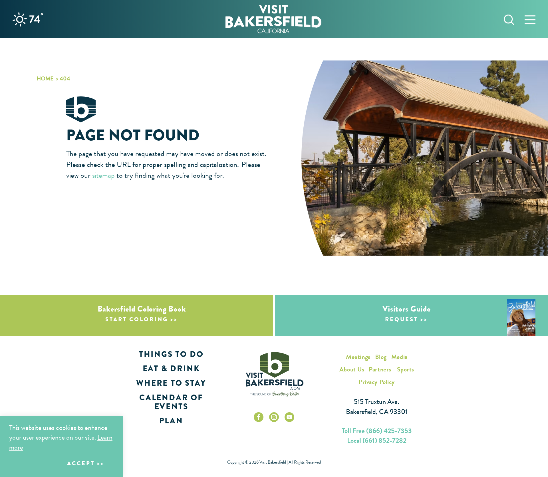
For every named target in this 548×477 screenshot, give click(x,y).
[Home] (273, 19)
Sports (405, 369)
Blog (381, 356)
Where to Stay (171, 383)
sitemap (103, 175)
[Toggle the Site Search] (509, 19)
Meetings (358, 356)
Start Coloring (136, 319)
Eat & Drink (171, 368)
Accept (81, 463)
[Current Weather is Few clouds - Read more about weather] (20, 19)
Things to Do (171, 354)
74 (36, 19)
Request (401, 319)
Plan (171, 421)
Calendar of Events (171, 402)
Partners (380, 369)
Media (399, 356)
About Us (351, 369)
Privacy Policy (377, 382)
